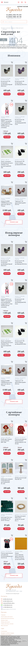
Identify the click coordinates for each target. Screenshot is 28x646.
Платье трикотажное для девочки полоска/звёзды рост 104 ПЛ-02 (7, 555)
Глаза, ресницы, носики (7, 623)
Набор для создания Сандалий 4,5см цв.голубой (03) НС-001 (7, 481)
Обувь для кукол (5, 622)
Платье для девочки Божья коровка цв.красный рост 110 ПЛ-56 (20, 441)
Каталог (6, 2)
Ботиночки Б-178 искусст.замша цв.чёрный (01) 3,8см (20, 163)
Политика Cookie (5, 644)
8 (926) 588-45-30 (13, 17)
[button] (14, 222)
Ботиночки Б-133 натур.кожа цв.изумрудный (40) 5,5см (20, 122)
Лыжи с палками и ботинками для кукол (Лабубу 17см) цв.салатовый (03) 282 (7, 164)
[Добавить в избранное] (12, 62)
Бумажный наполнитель (7, 618)
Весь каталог (4, 625)
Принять (24, 640)
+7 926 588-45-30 (7, 605)
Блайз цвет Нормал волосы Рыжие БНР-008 (6, 441)
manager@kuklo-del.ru (8, 603)
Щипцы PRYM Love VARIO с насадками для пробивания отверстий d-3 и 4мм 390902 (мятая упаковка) (6, 123)
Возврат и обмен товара (7, 633)
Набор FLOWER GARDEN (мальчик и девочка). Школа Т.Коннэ (6, 204)
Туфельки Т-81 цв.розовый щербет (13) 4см (20, 203)
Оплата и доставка (6, 634)
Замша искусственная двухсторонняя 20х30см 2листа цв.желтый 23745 (19, 556)
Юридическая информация (12, 593)
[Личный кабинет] (22, 2)
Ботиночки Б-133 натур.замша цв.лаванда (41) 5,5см (21, 83)
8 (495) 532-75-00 (14, 15)
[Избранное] (18, 2)
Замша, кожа (4, 620)
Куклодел (17, 9)
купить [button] (8, 175)
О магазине (4, 631)
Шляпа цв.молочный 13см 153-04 (20, 478)
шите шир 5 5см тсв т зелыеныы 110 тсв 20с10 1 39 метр (6, 519)
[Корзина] (25, 2)
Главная (3, 615)
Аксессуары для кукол (7, 616)
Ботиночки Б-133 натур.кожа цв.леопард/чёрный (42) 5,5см (6, 84)
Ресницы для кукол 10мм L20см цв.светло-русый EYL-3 (20, 518)
